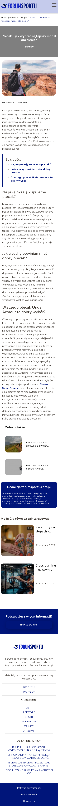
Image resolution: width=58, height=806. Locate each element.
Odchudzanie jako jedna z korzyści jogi (29, 772)
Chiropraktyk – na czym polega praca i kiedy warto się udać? (29, 756)
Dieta (29, 707)
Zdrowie (29, 731)
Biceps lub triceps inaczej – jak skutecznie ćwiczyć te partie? (29, 764)
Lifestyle (29, 712)
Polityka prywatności (29, 788)
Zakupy (23, 17)
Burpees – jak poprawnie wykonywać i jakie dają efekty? (29, 748)
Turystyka (29, 721)
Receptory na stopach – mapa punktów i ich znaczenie (45, 529)
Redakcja (29, 687)
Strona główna (9, 17)
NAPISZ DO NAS (29, 624)
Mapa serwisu (29, 794)
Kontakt (29, 692)
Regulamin (29, 801)
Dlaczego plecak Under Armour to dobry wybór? (32, 179)
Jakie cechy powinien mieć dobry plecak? (30, 170)
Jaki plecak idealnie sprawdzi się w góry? (37, 444)
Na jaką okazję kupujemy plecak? (31, 164)
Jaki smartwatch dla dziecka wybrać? (37, 467)
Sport (29, 717)
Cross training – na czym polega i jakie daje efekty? (45, 568)
